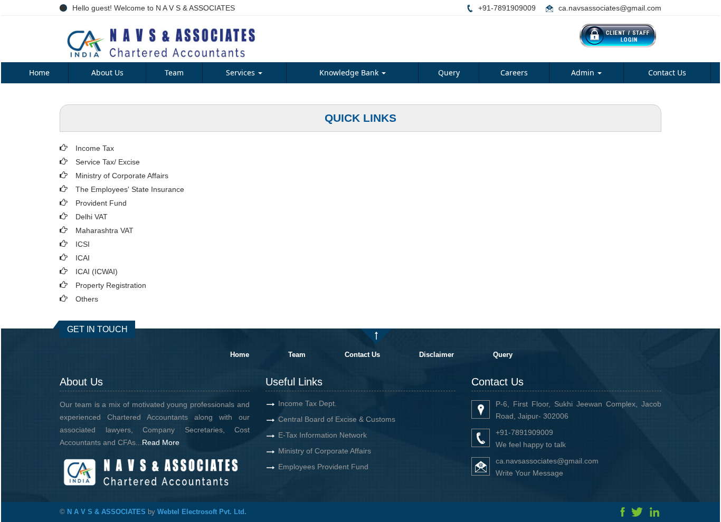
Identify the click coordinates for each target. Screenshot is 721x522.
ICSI (82, 244)
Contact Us (667, 72)
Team (174, 72)
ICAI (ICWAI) (96, 271)
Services (241, 72)
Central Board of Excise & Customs (336, 419)
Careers (514, 72)
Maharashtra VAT (104, 230)
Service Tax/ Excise (107, 162)
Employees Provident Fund (323, 466)
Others (86, 299)
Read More (160, 442)
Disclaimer (436, 355)
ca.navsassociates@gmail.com (609, 8)
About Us (107, 72)
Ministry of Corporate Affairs (121, 175)
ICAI (82, 258)
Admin (583, 72)
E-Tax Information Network (322, 435)
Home (39, 72)
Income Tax (94, 148)
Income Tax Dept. (307, 403)
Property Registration (110, 285)
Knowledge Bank (350, 72)
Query (449, 72)
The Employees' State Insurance (129, 189)
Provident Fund (101, 203)
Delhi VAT (91, 216)
